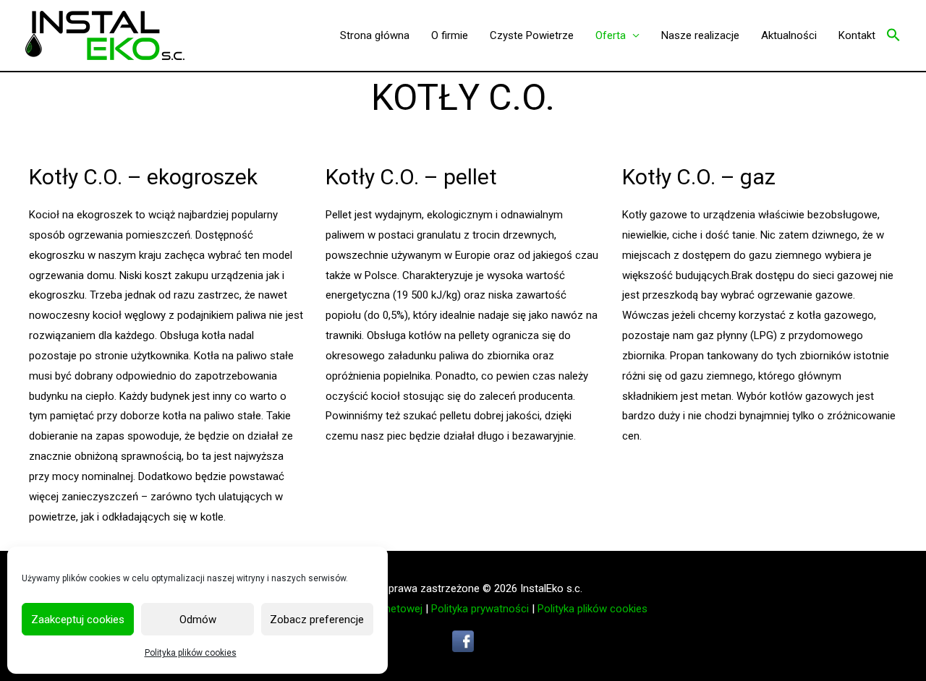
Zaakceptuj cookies (77, 619)
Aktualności (789, 35)
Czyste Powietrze (532, 35)
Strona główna (374, 35)
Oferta (610, 35)
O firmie (449, 35)
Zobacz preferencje (317, 619)
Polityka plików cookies (191, 653)
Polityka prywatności (480, 608)
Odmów (197, 619)
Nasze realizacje (700, 35)
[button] (893, 35)
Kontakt (856, 35)
